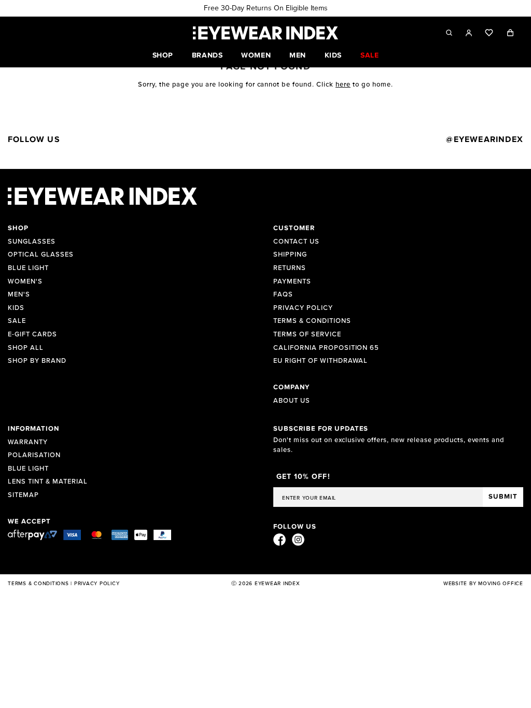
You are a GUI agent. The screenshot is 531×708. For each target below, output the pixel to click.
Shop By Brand (37, 361)
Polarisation (34, 455)
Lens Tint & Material (48, 481)
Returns (289, 268)
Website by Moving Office (483, 583)
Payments (292, 281)
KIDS (333, 55)
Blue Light (28, 268)
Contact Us (296, 241)
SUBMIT (503, 496)
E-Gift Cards (32, 334)
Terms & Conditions (312, 321)
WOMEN (256, 55)
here (343, 84)
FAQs (283, 294)
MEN (297, 55)
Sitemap (23, 495)
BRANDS (207, 55)
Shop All (26, 348)
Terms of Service (307, 334)
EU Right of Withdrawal (320, 361)
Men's (19, 294)
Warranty (28, 442)
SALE (369, 55)
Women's (25, 281)
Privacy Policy (303, 308)
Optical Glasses (41, 254)
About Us (291, 401)
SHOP (162, 55)
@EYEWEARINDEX (484, 139)
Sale (17, 321)
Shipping (290, 254)
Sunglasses (31, 241)
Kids (16, 308)
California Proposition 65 (326, 348)
